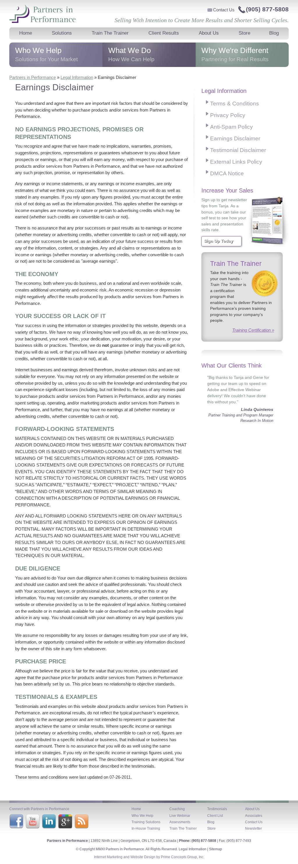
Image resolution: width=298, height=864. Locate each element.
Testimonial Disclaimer (238, 150)
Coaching (177, 809)
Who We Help (142, 816)
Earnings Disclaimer (235, 138)
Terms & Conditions (234, 103)
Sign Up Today (218, 240)
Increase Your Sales (227, 190)
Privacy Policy (227, 115)
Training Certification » (253, 330)
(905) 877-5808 (267, 9)
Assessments (179, 822)
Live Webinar (179, 816)
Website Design (142, 857)
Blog (210, 822)
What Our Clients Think (231, 365)
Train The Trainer (236, 263)
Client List (215, 816)
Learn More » (55, 59)
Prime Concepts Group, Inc (182, 857)
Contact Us (224, 9)
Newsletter (253, 828)
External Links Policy (236, 162)
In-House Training (146, 828)
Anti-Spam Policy (231, 127)
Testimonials (217, 809)
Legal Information (77, 77)
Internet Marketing (108, 857)
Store (211, 828)
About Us (252, 809)
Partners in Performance (42, 13)
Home (136, 809)
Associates (253, 816)
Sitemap (215, 849)
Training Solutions (146, 822)
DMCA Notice (227, 173)
